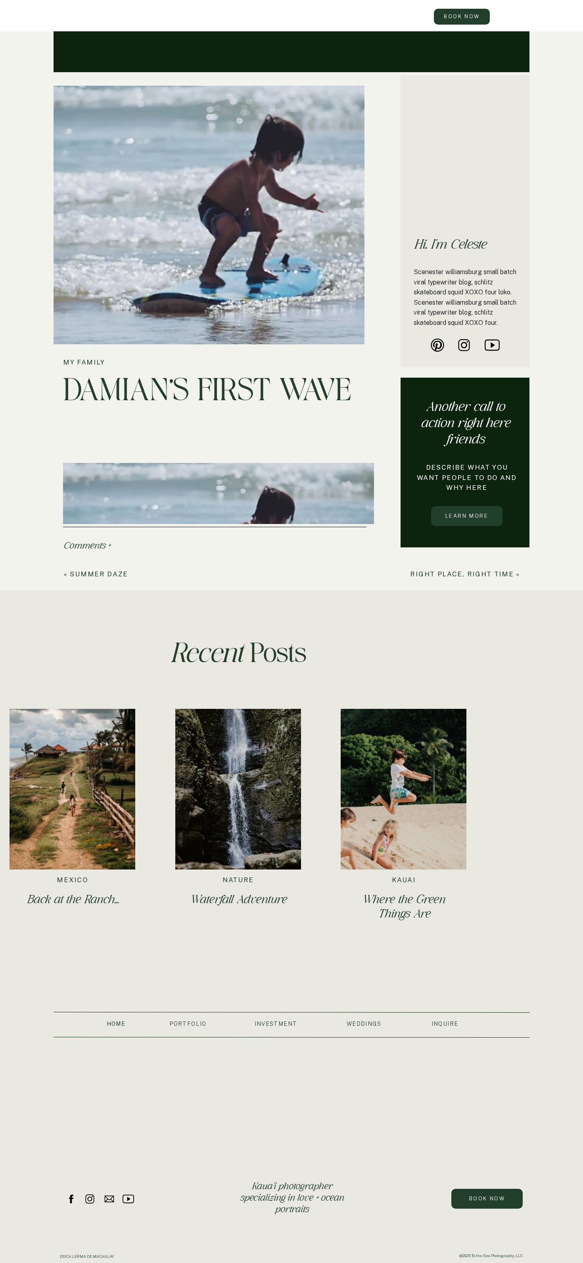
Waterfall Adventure (238, 899)
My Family (84, 362)
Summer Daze (99, 574)
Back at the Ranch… (73, 899)
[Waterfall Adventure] (238, 789)
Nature (238, 880)
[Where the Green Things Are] (403, 789)
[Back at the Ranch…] (72, 789)
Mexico (72, 880)
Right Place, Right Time (462, 574)
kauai (404, 880)
